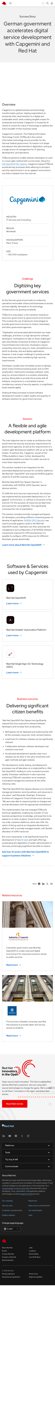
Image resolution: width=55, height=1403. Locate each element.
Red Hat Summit (8, 1260)
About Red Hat (7, 1248)
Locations (32, 1251)
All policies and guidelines (11, 1277)
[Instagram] (28, 1136)
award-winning (26, 1194)
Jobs (30, 1215)
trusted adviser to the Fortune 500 (15, 1188)
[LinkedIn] (3, 1136)
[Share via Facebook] (39, 883)
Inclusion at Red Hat (9, 1257)
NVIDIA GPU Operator (34, 520)
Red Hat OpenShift (16, 597)
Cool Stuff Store (34, 1257)
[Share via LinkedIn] (43, 883)
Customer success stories (12, 1210)
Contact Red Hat (8, 1254)
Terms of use (33, 1274)
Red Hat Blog (33, 1254)
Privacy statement (8, 1274)
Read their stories (14, 1103)
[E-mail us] (51, 883)
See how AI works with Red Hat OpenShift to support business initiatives (25, 853)
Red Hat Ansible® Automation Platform (26, 629)
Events (4, 1251)
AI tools (24, 839)
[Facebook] (15, 1136)
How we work (7, 1205)
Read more (12, 964)
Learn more (12, 603)
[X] (22, 1136)
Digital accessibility (35, 1277)
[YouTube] (9, 1136)
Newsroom (32, 1201)
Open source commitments (39, 1205)
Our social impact (35, 1210)
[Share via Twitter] (47, 883)
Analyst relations (8, 1215)
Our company (7, 1201)
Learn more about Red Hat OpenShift (21, 544)
